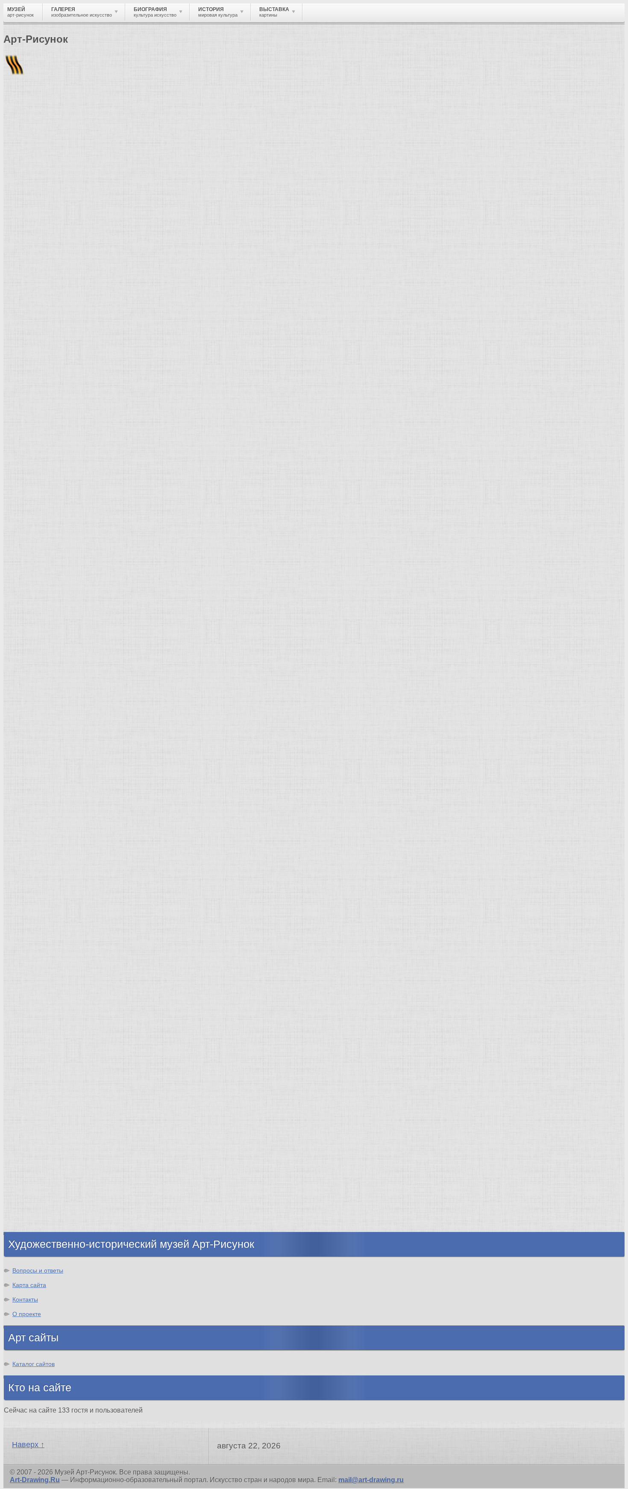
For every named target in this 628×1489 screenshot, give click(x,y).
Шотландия (40, 1223)
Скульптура (41, 435)
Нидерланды (43, 1177)
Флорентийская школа (59, 814)
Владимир (38, 1208)
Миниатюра (41, 504)
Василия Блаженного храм (67, 922)
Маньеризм (40, 1057)
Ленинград (39, 1162)
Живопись (38, 420)
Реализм (35, 965)
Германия (37, 1193)
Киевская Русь (46, 1123)
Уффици (35, 883)
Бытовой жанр (46, 481)
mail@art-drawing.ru (371, 1479)
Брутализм (40, 1073)
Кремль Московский (55, 845)
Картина (35, 512)
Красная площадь (51, 875)
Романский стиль (51, 1003)
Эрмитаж (36, 860)
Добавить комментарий (44, 346)
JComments (314, 353)
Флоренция (40, 1185)
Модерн (34, 1019)
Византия (37, 1170)
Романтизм (40, 996)
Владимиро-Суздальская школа (75, 829)
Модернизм (40, 1042)
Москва (33, 1131)
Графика (35, 412)
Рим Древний (44, 1116)
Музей (18, 147)
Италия (33, 1154)
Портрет (35, 466)
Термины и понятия (77, 147)
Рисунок (35, 405)
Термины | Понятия (89, 369)
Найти (115, 111)
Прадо (32, 898)
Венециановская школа (61, 914)
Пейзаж (33, 428)
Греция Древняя (48, 1146)
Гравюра (36, 451)
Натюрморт (41, 474)
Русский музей (46, 837)
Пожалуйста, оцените (37, 272)
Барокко (35, 988)
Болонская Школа (51, 906)
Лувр (29, 852)
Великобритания (50, 1216)
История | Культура (134, 361)
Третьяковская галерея (60, 822)
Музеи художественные (61, 489)
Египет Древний (48, 1139)
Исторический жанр (54, 497)
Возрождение (44, 973)
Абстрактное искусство (61, 1065)
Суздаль (35, 1200)
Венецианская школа (57, 891)
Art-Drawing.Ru (35, 1479)
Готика (32, 1034)
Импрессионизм (49, 1011)
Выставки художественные (68, 458)
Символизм (41, 1027)
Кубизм (33, 1050)
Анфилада (38, 216)
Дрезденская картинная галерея (75, 868)
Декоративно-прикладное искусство (83, 443)
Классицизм (41, 980)
